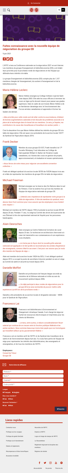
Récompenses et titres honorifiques (17, 451)
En (60, 10)
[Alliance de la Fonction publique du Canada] (34, 10)
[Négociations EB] (34, 40)
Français (7, 392)
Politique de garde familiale (14, 436)
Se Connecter (35, 3)
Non (11, 399)
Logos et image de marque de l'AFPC (46, 436)
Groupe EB (7, 356)
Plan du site (59, 468)
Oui (5, 399)
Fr (63, 10)
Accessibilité (38, 468)
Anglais (16, 392)
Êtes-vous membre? (9, 396)
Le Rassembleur (40, 441)
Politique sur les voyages (14, 432)
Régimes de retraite (41, 451)
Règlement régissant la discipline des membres (46, 446)
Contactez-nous (11, 427)
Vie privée (48, 468)
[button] (4, 12)
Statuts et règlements (12, 446)
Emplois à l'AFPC (40, 432)
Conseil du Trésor (9, 353)
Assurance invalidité (12, 456)
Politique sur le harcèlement (14, 441)
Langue (5, 389)
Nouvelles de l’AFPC (41, 427)
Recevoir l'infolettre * (10, 402)
